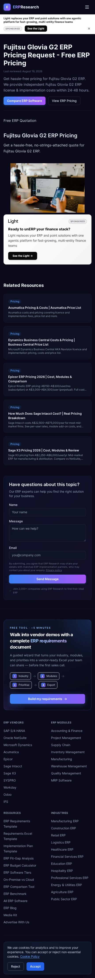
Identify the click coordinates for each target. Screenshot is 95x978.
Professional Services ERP (69, 878)
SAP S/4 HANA (14, 731)
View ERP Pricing (64, 101)
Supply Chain (60, 745)
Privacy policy (54, 570)
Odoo (7, 794)
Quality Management (66, 773)
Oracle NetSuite (15, 738)
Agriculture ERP (62, 892)
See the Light (35, 28)
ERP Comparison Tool (19, 887)
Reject (15, 966)
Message (16, 521)
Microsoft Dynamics (18, 745)
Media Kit (10, 915)
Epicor (8, 759)
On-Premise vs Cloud (19, 879)
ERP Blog (10, 908)
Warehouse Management (69, 766)
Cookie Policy (30, 956)
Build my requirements (47, 699)
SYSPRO (10, 780)
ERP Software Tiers (17, 872)
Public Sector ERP (64, 899)
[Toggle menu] (87, 7)
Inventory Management (68, 752)
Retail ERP (58, 835)
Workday (10, 787)
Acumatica (11, 752)
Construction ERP (63, 828)
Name (13, 505)
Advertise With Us (16, 922)
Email (13, 548)
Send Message (47, 579)
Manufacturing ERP (65, 821)
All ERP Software (15, 901)
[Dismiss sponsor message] (89, 28)
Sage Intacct (13, 766)
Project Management (66, 738)
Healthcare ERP (62, 849)
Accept (35, 966)
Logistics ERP (60, 842)
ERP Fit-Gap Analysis (19, 858)
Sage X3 (10, 773)
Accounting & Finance (66, 731)
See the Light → (23, 255)
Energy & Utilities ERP (66, 885)
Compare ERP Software (24, 101)
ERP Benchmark (15, 894)
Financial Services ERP (67, 856)
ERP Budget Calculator (20, 865)
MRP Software (61, 780)
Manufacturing (61, 759)
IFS (6, 801)
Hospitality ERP (62, 871)
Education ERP (61, 863)
